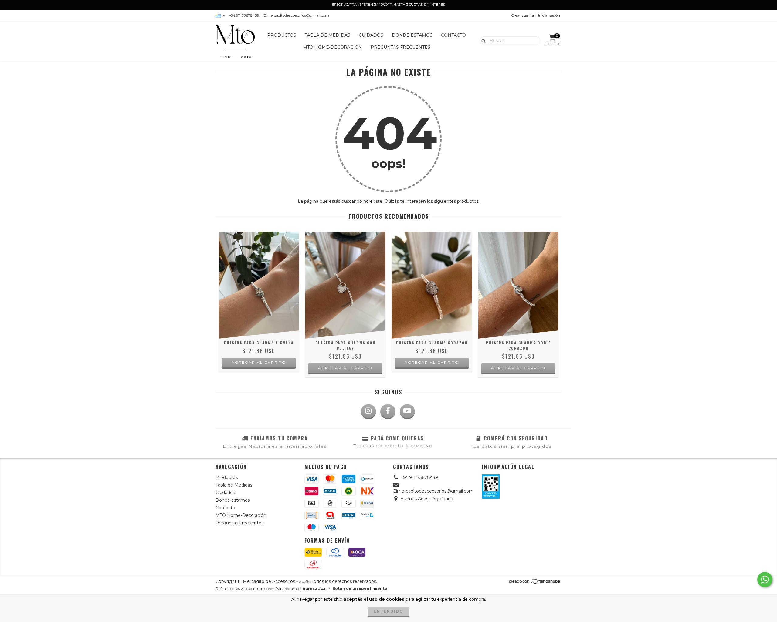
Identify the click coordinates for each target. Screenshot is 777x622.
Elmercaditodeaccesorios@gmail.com (296, 15)
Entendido (388, 611)
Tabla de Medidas (327, 35)
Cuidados (371, 35)
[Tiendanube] (535, 583)
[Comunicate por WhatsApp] (764, 579)
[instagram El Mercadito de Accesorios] (368, 411)
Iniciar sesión (549, 15)
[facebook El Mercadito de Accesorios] (387, 411)
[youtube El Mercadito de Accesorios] (407, 411)
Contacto (453, 35)
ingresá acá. (313, 588)
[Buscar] (482, 40)
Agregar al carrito (259, 362)
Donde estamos (412, 35)
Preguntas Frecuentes (400, 47)
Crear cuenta (522, 15)
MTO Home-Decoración (332, 47)
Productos (281, 35)
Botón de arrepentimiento (359, 588)
